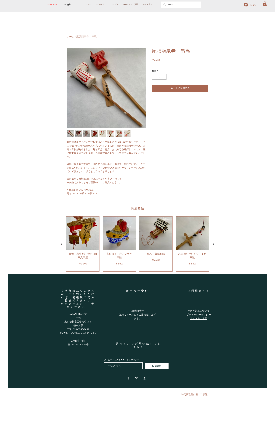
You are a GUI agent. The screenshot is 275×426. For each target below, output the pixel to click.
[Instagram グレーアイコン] (144, 378)
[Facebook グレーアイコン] (128, 378)
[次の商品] (213, 244)
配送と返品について (199, 311)
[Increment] (164, 76)
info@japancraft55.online (83, 333)
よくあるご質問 (198, 318)
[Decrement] (154, 76)
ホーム (70, 36)
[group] (137, 244)
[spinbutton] (159, 76)
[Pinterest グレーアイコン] (136, 378)
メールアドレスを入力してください (120, 360)
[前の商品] (61, 244)
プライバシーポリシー (199, 314)
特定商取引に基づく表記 (194, 394)
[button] (265, 3)
